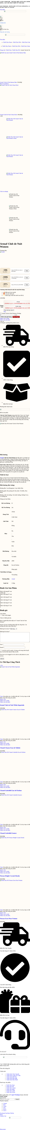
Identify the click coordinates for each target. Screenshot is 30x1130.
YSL (4, 1107)
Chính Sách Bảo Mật (11, 1078)
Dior (4, 1105)
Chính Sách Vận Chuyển (12, 1074)
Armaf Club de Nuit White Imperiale (12, 705)
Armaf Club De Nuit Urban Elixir (8, 114)
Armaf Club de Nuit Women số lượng (11, 313)
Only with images (6, 615)
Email (2, 647)
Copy (27, 270)
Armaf (2, 457)
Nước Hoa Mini (10, 1089)
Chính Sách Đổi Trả (11, 1077)
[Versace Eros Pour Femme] (15, 894)
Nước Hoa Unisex (11, 1088)
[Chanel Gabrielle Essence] (15, 809)
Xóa (5, 311)
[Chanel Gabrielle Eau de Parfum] (15, 766)
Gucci (4, 1110)
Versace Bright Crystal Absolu (10, 876)
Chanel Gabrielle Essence (8, 833)
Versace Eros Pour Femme (8, 918)
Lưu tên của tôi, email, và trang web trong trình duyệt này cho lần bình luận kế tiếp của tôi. (14, 651)
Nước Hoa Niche (10, 1092)
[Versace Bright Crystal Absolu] (15, 851)
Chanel (5, 1103)
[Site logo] (15, 13)
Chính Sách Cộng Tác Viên (13, 1075)
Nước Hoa (8, 50)
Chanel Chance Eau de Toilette (10, 748)
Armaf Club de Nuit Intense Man (8, 82)
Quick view (3, 699)
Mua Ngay (16, 317)
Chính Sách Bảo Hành (12, 1079)
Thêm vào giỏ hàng (6, 317)
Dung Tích (1, 306)
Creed (4, 1106)
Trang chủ (2, 50)
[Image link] (15, 1059)
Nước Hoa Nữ (16, 50)
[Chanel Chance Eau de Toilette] (15, 723)
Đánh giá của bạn (5, 628)
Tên (1, 644)
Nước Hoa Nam (10, 1085)
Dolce (4, 1109)
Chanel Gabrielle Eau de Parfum (11, 790)
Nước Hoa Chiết (10, 1090)
